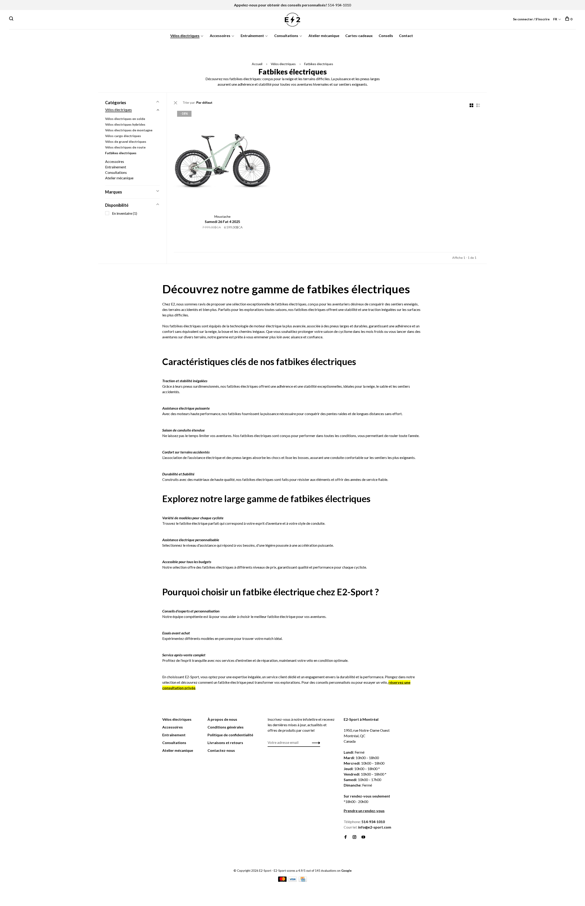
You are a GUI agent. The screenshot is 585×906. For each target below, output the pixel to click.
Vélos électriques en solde (125, 119)
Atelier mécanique (323, 35)
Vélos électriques (184, 35)
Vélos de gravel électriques (125, 141)
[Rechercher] (11, 19)
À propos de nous (222, 719)
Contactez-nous (221, 750)
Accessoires (220, 35)
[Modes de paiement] (282, 880)
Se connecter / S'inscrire (531, 19)
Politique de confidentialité (230, 735)
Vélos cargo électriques (123, 136)
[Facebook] (345, 837)
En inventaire (124, 213)
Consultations (286, 35)
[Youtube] (363, 837)
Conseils (386, 35)
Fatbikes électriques (318, 64)
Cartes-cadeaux (359, 35)
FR (555, 19)
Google (346, 870)
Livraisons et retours (225, 742)
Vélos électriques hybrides (125, 124)
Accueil (257, 64)
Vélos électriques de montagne (128, 130)
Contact (406, 35)
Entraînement (252, 35)
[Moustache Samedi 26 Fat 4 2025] (222, 160)
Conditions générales (225, 727)
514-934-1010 (339, 5)
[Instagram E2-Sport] (354, 837)
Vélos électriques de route (125, 147)
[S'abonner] (314, 742)
